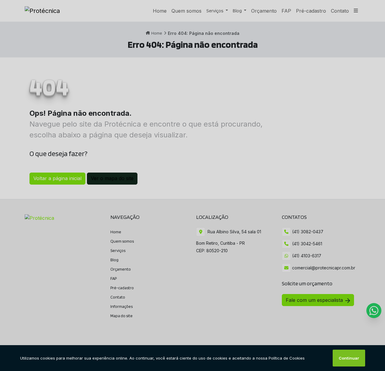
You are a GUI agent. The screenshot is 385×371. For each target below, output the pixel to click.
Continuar (349, 358)
